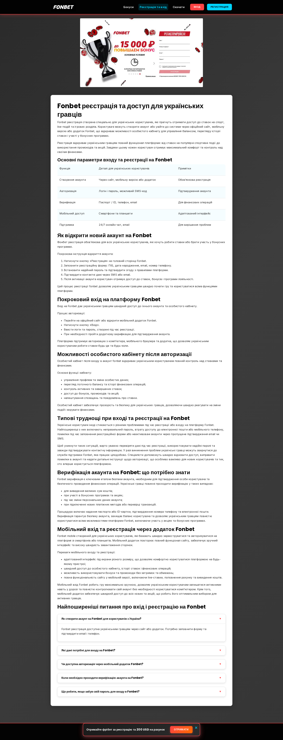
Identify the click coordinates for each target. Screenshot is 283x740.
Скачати (179, 7)
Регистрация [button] (219, 7)
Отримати (181, 729)
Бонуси (128, 7)
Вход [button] (197, 7)
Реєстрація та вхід (153, 7)
